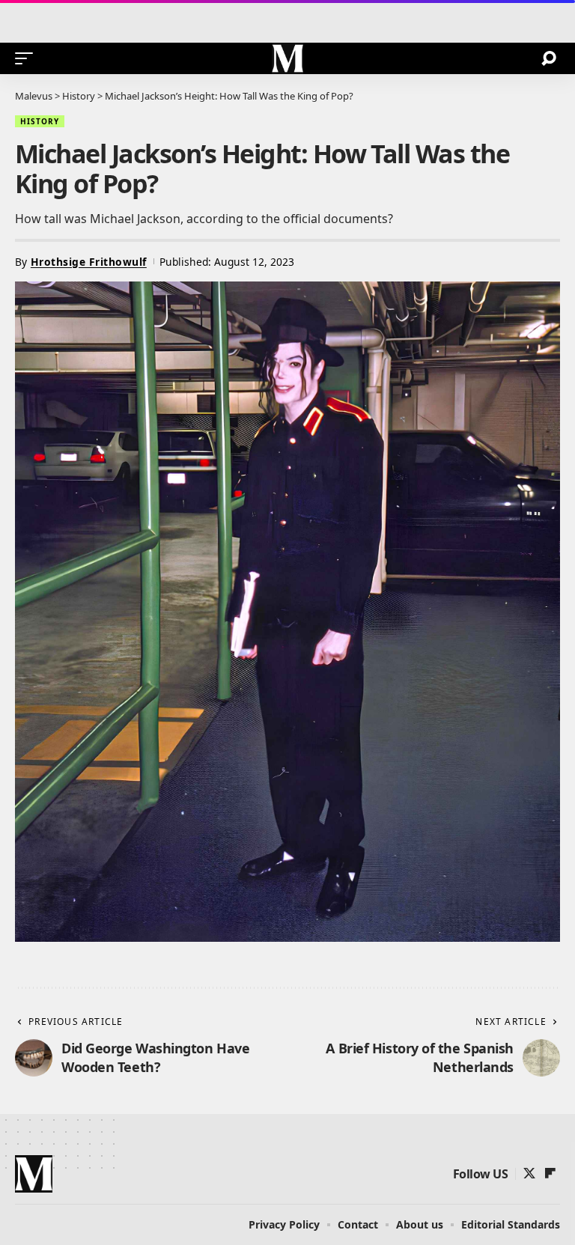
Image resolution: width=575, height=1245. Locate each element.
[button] (27, 58)
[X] (529, 1173)
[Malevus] (287, 58)
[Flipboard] (550, 1173)
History (39, 121)
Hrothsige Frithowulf (89, 262)
